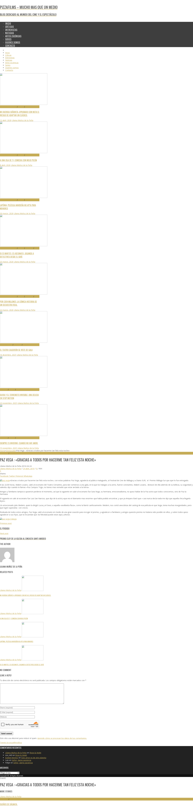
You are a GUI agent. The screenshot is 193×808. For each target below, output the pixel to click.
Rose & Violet (35, 752)
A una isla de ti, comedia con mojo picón (18, 160)
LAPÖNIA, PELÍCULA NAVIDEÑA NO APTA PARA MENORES (16, 641)
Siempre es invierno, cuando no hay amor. (19, 443)
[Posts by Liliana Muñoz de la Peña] (7, 561)
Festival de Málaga (16, 453)
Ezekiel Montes (11, 757)
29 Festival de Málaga (8, 106)
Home (2, 450)
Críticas (21, 106)
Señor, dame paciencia (21, 760)
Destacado (29, 106)
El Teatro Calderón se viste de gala (16, 349)
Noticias (25, 344)
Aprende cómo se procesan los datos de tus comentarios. (62, 738)
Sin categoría (14, 799)
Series (36, 248)
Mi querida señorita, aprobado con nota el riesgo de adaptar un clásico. (19, 113)
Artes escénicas (6, 344)
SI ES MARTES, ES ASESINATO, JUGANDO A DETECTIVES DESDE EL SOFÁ (17, 255)
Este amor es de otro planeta (33, 757)
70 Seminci (4, 389)
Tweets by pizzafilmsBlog (11, 742)
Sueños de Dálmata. (8, 804)
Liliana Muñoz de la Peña (22, 120)
